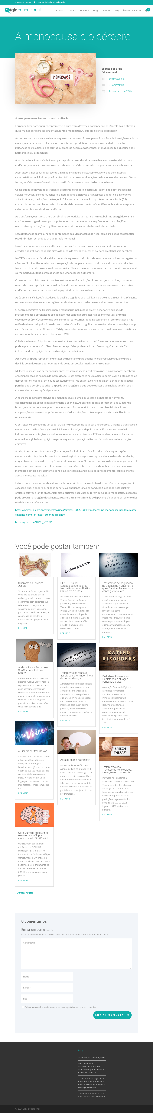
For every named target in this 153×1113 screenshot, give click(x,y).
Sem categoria (116, 78)
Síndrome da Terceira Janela (30, 584)
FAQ (116, 11)
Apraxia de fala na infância (75, 759)
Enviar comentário (112, 1015)
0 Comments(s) (117, 85)
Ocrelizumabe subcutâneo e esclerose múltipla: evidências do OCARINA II (33, 835)
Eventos (84, 11)
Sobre (72, 11)
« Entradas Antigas (24, 892)
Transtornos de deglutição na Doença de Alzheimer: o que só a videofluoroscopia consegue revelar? (117, 587)
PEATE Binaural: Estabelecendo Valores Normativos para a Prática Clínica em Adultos (75, 587)
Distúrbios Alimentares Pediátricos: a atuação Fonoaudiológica (115, 679)
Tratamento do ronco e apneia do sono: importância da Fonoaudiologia (76, 675)
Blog (95, 11)
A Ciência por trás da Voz (32, 751)
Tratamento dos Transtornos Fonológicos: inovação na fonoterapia (117, 769)
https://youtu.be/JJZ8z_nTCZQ (33, 522)
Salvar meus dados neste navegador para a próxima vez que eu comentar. (60, 1007)
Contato (106, 11)
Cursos (59, 11)
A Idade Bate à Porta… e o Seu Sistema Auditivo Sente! (33, 670)
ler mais (23, 628)
